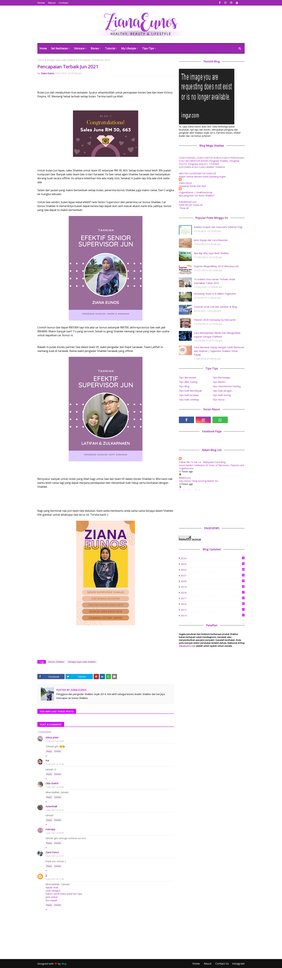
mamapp (50, 829)
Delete (57, 751)
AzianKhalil (51, 806)
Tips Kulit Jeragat (222, 390)
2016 (212, 604)
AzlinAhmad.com (187, 201)
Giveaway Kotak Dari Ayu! (192, 186)
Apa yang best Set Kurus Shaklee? (196, 195)
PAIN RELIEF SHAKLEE (191, 205)
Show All (184, 208)
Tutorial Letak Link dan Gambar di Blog (215, 306)
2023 (212, 564)
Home (41, 3)
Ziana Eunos (47, 73)
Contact (63, 3)
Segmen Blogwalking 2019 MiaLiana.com (216, 266)
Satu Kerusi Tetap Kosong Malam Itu (198, 480)
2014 (212, 615)
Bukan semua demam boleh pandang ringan (202, 176)
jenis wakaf (51, 897)
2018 (212, 592)
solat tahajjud (53, 890)
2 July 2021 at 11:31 (55, 855)
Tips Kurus (218, 399)
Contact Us (222, 963)
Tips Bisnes (219, 381)
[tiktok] (237, 420)
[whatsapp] (225, 3)
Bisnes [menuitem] (95, 48)
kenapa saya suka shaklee (61, 59)
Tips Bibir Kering (188, 381)
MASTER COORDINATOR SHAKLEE (197, 173)
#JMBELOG (185, 477)
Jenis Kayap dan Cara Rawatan (211, 240)
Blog (63, 963)
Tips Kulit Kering (221, 395)
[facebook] (220, 3)
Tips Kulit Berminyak (190, 390)
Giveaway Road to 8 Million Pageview (215, 293)
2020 (212, 581)
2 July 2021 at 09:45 (55, 832)
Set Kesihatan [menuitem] (59, 48)
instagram (238, 963)
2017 (212, 598)
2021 (212, 575)
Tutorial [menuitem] (110, 48)
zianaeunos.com (187, 645)
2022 (212, 569)
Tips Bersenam (187, 377)
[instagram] (231, 3)
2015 (212, 609)
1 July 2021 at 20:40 (55, 787)
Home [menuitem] (43, 48)
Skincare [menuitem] (79, 48)
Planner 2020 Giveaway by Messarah (215, 319)
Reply (49, 751)
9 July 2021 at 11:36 (55, 878)
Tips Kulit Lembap (189, 399)
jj (46, 875)
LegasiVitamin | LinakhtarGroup (195, 192)
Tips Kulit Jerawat (189, 395)
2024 (212, 558)
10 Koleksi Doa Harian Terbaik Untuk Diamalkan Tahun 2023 (214, 281)
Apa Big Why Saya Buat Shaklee (211, 253)
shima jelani (52, 737)
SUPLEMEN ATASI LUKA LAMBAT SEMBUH (202, 167)
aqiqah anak (52, 887)
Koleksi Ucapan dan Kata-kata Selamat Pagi (218, 227)
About (51, 3)
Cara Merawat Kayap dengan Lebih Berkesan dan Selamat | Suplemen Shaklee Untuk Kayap (219, 351)
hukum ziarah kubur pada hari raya (64, 893)
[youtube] (237, 3)
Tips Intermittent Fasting (226, 386)
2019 (212, 586)
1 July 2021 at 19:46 (55, 764)
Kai (47, 760)
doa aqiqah (51, 900)
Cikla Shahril (52, 783)
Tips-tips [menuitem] (148, 48)
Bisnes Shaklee (56, 661)
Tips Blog (184, 386)
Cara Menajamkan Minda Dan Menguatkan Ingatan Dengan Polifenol (217, 334)
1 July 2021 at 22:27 (55, 810)
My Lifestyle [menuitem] (128, 48)
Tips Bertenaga (221, 377)
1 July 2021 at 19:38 (55, 741)
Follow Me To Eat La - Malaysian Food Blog (202, 462)
